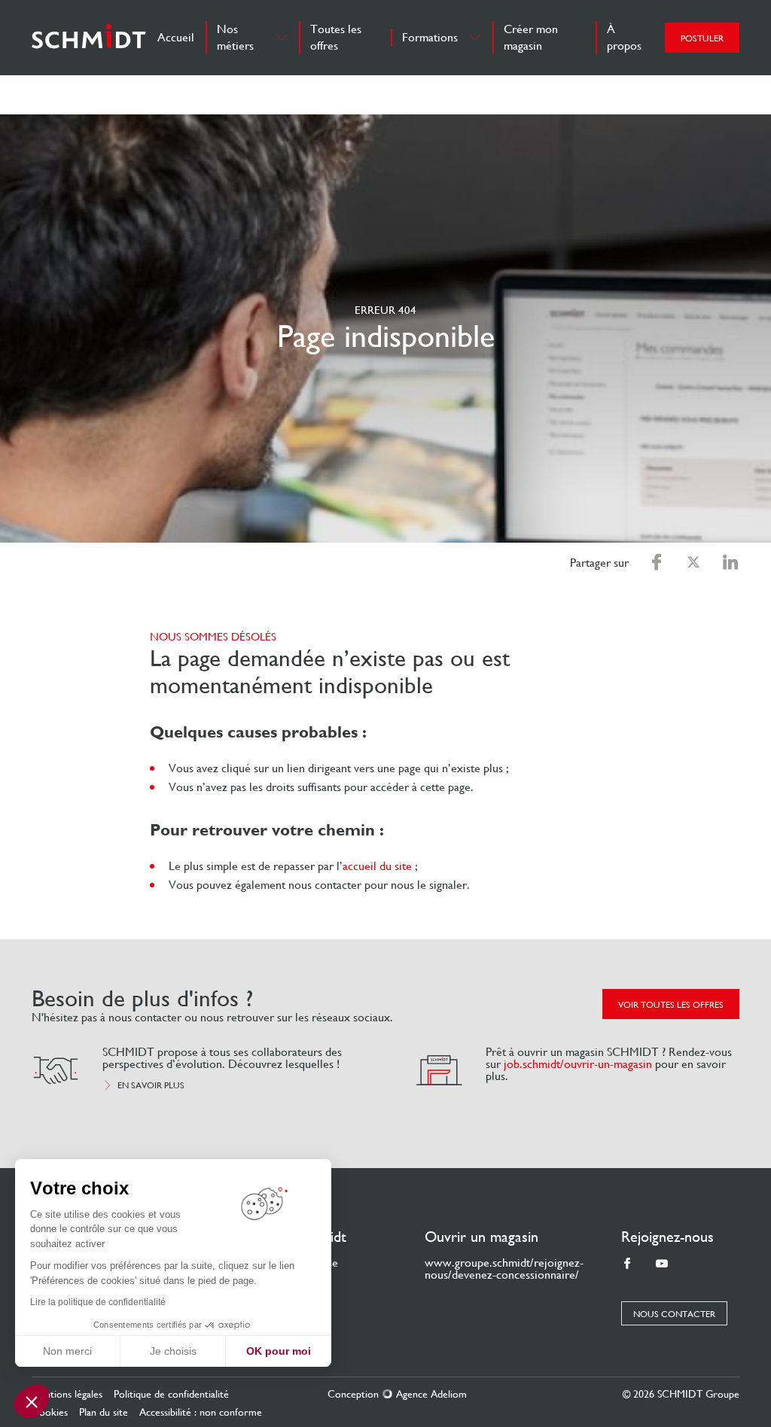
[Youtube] (662, 1264)
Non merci (67, 1351)
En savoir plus (150, 1085)
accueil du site (377, 866)
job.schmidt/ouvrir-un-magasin (578, 1064)
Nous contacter (674, 1314)
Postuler (702, 38)
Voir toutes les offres (671, 1005)
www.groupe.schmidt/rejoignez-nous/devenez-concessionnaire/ (504, 1268)
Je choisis (173, 1351)
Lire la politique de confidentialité (98, 1302)
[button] (32, 1401)
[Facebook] (627, 1264)
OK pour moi (278, 1351)
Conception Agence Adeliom (397, 1394)
